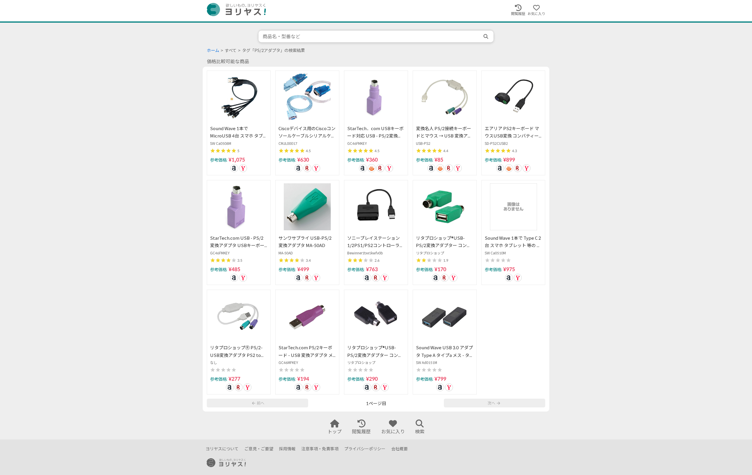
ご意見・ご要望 (258, 448)
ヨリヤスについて (222, 448)
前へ (260, 403)
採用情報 (287, 448)
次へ (491, 403)
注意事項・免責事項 (319, 448)
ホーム (213, 50)
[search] (486, 36)
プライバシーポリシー (364, 448)
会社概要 (399, 448)
